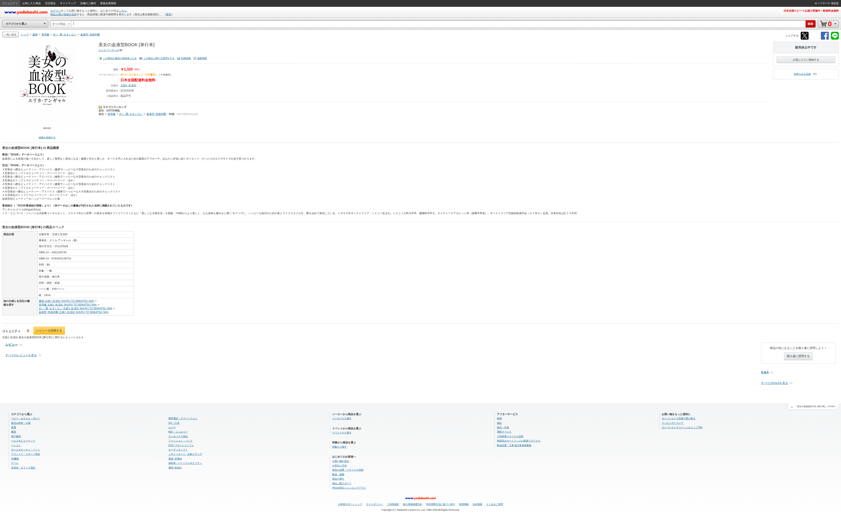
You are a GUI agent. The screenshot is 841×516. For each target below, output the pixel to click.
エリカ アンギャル (108, 50)
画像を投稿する (47, 137)
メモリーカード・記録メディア (185, 454)
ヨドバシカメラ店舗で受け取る (678, 418)
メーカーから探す (342, 418)
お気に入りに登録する (806, 59)
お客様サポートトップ (350, 504)
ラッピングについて (672, 423)
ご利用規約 (393, 504)
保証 (499, 423)
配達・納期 (338, 474)
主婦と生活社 (128, 85)
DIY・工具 (174, 423)
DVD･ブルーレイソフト (181, 445)
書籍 (101, 110)
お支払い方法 (339, 465)
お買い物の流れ (340, 461)
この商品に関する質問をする (159, 58)
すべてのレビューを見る (21, 355)
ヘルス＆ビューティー (23, 440)
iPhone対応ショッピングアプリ (349, 487)
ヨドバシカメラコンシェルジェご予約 (682, 427)
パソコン (16, 445)
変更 (168, 14)
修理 (499, 418)
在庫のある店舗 (802, 74)
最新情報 (202, 58)
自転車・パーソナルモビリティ (185, 463)
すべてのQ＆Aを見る (774, 383)
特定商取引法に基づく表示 (440, 504)
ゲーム (14, 463)
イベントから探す (342, 432)
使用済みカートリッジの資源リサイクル (518, 440)
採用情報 (464, 504)
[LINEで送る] (835, 39)
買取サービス (504, 431)
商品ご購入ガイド (342, 483)
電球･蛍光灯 (175, 467)
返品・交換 (503, 427)
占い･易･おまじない (131, 114)
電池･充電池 (175, 458)
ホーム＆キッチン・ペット (25, 449)
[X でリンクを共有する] (805, 39)
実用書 (111, 114)
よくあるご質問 (494, 504)
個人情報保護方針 (412, 504)
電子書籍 (16, 436)
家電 (13, 427)
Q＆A (765, 372)
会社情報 (477, 504)
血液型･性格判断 (156, 114)
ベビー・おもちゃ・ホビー (25, 418)
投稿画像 (186, 58)
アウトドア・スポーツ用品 (25, 454)
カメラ (172, 427)
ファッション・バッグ (180, 440)
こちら (123, 10)
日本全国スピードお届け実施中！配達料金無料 (811, 10)
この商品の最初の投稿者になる (120, 58)
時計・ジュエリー (178, 431)
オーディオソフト (178, 449)
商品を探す (338, 478)
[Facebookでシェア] (825, 39)
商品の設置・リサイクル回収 (348, 469)
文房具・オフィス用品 (23, 467)
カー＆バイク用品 (178, 436)
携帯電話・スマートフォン (182, 418)
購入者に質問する (798, 356)
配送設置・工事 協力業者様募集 (514, 445)
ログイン (55, 10)
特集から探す (339, 447)
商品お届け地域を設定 (63, 14)
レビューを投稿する (49, 330)
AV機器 (15, 458)
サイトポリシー (374, 504)
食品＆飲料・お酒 (20, 423)
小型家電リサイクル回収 (510, 436)
